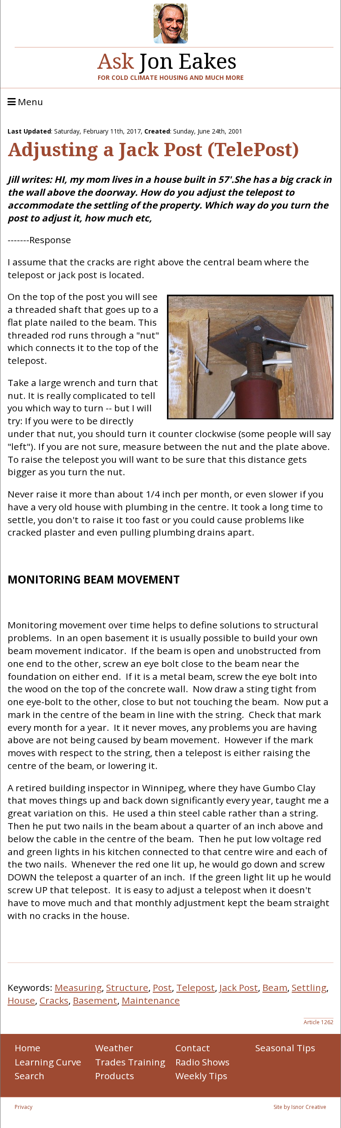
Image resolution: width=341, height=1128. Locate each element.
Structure (127, 987)
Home (27, 1047)
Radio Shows (202, 1062)
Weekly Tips (201, 1075)
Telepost (195, 987)
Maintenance (151, 1000)
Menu (29, 102)
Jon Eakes (167, 57)
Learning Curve (48, 1062)
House (21, 1000)
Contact (192, 1047)
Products (114, 1075)
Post (162, 987)
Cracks (54, 1000)
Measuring (78, 987)
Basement (95, 1000)
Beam (274, 987)
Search (29, 1075)
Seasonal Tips (285, 1047)
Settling (309, 987)
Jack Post (238, 987)
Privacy (23, 1107)
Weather (114, 1047)
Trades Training (130, 1062)
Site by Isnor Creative (300, 1107)
